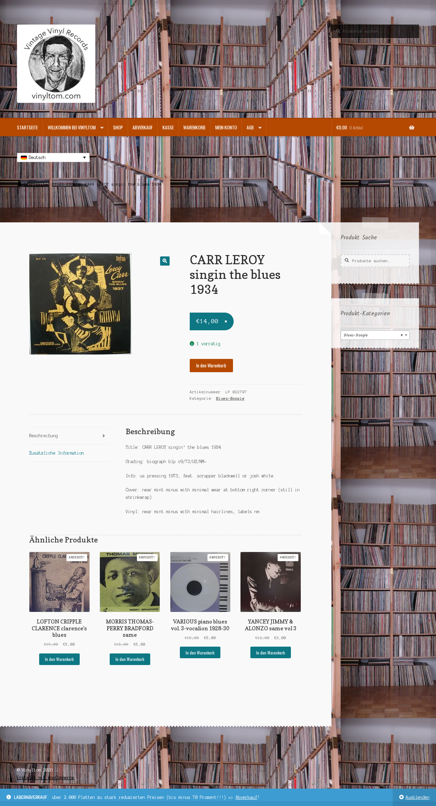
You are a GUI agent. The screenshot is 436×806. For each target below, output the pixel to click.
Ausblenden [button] (418, 797)
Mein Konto (226, 127)
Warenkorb (194, 127)
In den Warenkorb (211, 365)
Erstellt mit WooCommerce (45, 777)
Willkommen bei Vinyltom (72, 127)
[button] (164, 261)
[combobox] (375, 335)
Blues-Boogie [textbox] (373, 335)
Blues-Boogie (66, 184)
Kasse (168, 127)
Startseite (27, 127)
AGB (250, 127)
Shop (118, 127)
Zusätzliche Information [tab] (56, 453)
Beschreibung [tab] (43, 435)
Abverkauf (246, 797)
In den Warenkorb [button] (59, 659)
